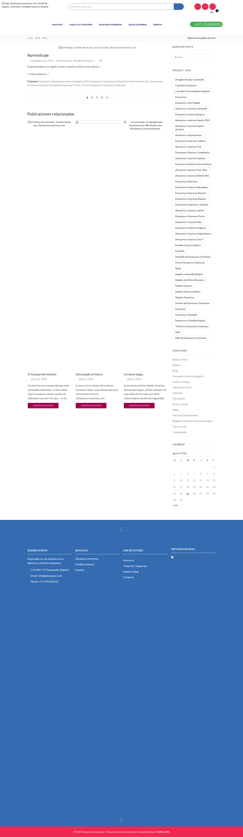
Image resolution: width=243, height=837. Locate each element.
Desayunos (45, 81)
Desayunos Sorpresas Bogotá (190, 198)
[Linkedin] (212, 6)
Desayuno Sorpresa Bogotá (187, 376)
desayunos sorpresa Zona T (189, 239)
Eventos (157, 25)
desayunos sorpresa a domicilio (191, 108)
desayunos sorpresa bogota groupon (189, 128)
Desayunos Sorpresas (110, 25)
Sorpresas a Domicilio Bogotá (190, 320)
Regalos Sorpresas (184, 297)
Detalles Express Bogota (188, 245)
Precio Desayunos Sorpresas (98, 85)
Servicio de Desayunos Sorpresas (192, 303)
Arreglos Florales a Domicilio (189, 79)
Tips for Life (179, 426)
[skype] (106, 97)
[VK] (92, 97)
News (175, 409)
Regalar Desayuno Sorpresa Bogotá (192, 420)
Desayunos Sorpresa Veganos (190, 227)
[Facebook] (197, 6)
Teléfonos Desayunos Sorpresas (192, 326)
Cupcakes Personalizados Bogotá (192, 91)
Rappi (178, 268)
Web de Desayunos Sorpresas (190, 337)
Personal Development (185, 415)
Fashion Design (181, 381)
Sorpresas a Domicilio (186, 314)
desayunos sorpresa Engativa (190, 158)
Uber (177, 332)
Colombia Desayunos (186, 85)
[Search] (179, 6)
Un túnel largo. (133, 374)
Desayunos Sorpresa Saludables (191, 187)
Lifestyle (177, 392)
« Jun (175, 505)
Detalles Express (138, 25)
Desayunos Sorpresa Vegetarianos (193, 233)
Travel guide (179, 432)
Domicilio (179, 251)
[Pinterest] (97, 97)
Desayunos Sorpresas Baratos (133, 81)
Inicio (30, 37)
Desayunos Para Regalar (187, 102)
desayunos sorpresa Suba (188, 222)
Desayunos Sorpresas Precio (65, 85)
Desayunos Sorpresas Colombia (191, 204)
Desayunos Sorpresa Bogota (190, 114)
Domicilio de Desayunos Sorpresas (193, 256)
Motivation (178, 398)
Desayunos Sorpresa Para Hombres (193, 164)
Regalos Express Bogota (187, 291)
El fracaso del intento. (42, 374)
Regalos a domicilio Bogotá (189, 274)
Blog (37, 37)
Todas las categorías (80, 25)
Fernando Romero (83, 60)
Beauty (176, 364)
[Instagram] (205, 6)
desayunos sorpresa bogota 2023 (71, 81)
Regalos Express (183, 285)
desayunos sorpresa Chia (188, 146)
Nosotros (57, 25)
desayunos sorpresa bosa (188, 135)
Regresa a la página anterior (201, 37)
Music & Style (180, 404)
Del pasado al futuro (89, 374)
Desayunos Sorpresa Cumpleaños (192, 152)
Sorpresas (120, 85)
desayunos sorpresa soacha (189, 210)
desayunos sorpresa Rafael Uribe (192, 175)
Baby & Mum (179, 359)
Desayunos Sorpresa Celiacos (190, 140)
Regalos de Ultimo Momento (189, 280)
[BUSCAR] (213, 57)
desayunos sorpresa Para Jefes (191, 169)
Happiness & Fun (181, 387)
